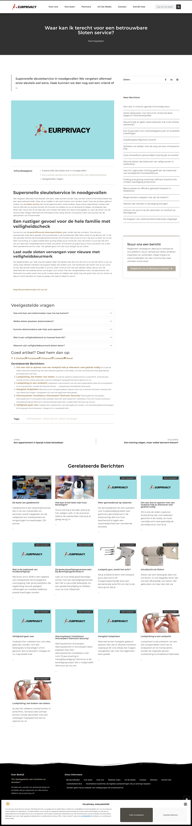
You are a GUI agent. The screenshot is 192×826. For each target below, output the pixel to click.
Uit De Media (104, 6)
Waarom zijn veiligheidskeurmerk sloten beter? (62, 345)
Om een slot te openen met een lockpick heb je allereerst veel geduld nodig (58, 367)
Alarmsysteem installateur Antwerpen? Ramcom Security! (48, 395)
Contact (122, 6)
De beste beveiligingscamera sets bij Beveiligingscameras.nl (73, 570)
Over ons (53, 6)
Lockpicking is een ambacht (31, 383)
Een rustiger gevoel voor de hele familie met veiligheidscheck (74, 175)
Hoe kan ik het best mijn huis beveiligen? (71, 503)
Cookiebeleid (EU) (74, 784)
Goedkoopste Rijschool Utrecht (139, 140)
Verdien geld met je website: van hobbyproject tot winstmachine (95, 788)
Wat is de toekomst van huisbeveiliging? (25, 570)
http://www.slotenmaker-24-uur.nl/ (30, 289)
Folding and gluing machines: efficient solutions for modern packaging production (150, 180)
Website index (114, 780)
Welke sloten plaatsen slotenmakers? (62, 321)
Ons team (70, 6)
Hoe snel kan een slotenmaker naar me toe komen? (62, 313)
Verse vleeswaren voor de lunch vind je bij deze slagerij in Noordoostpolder (147, 114)
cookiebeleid (85, 816)
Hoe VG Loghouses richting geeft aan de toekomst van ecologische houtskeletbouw (149, 171)
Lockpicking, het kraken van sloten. (35, 377)
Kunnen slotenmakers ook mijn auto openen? (62, 329)
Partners (86, 6)
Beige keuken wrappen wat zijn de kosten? (145, 197)
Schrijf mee (139, 6)
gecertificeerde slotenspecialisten (46, 232)
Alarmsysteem (96, 41)
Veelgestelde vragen (52, 179)
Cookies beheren (170, 815)
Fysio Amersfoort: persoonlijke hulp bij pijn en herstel (151, 155)
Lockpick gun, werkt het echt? (114, 569)
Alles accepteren (136, 815)
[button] (185, 804)
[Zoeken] (178, 6)
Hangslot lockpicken (27, 389)
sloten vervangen (68, 418)
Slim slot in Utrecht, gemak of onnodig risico (146, 106)
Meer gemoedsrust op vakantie (115, 502)
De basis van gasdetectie (25, 502)
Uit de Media (130, 780)
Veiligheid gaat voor (27, 405)
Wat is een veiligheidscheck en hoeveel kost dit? (62, 337)
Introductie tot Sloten (152, 569)
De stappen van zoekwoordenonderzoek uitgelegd (150, 219)
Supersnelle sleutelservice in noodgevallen (64, 170)
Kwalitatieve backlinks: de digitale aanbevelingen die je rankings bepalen (118, 784)
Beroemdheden (73, 780)
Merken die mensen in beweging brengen (145, 204)
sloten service (33, 204)
